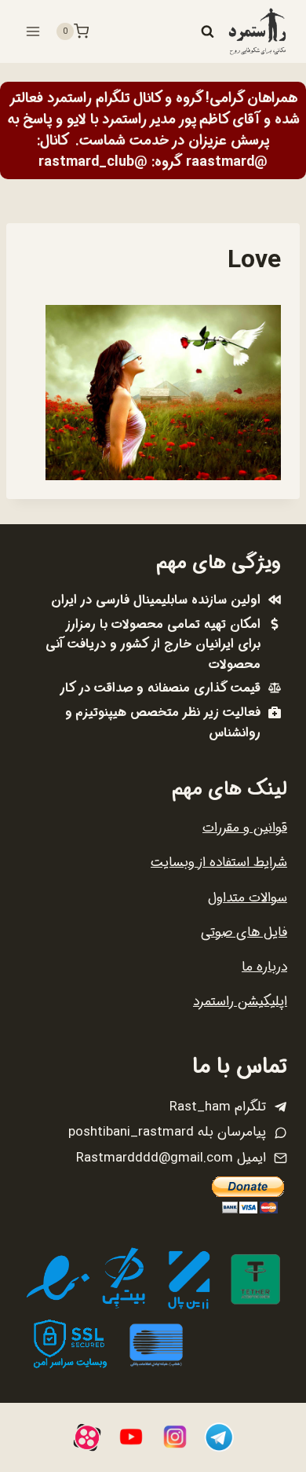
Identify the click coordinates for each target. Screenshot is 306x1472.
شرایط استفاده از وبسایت (219, 862)
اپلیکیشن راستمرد (240, 1001)
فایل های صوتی (244, 932)
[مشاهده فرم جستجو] (207, 31)
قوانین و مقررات (244, 828)
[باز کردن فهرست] (33, 31)
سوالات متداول (247, 898)
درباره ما (264, 967)
